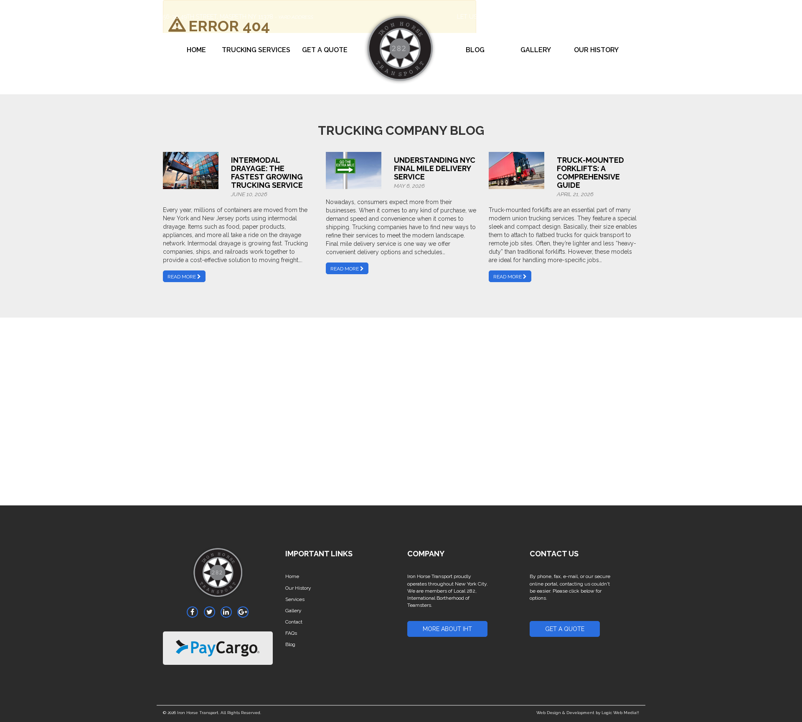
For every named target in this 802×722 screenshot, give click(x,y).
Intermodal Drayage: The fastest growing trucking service (267, 172)
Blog (475, 50)
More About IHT (447, 629)
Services (295, 599)
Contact (293, 622)
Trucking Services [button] (256, 50)
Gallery (535, 50)
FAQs (291, 633)
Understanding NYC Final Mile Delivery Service (434, 168)
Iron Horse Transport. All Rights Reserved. (219, 712)
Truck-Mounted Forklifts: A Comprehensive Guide (590, 172)
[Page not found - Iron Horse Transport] (218, 575)
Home (196, 50)
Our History (596, 50)
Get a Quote (325, 50)
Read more (182, 277)
